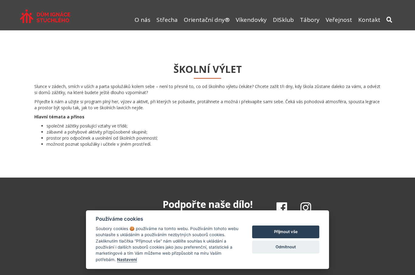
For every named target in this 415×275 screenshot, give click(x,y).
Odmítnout (286, 246)
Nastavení (127, 259)
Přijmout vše (286, 231)
